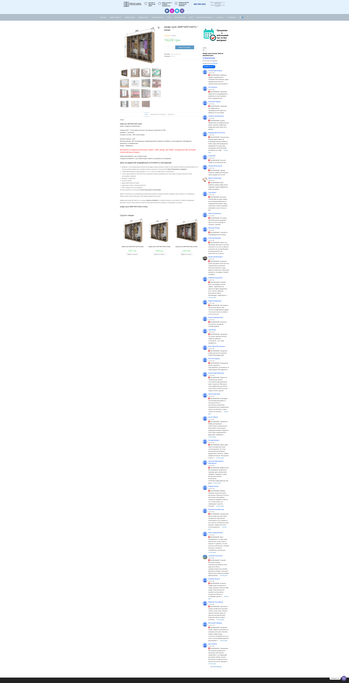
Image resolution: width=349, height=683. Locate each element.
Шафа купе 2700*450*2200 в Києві (159, 246)
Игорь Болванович (215, 257)
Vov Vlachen (212, 87)
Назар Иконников (215, 166)
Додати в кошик (184, 47)
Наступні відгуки (216, 667)
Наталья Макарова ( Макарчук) (216, 462)
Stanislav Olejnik (214, 102)
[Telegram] (177, 11)
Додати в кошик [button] (133, 254)
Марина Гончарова (215, 602)
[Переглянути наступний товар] (197, 26)
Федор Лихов (213, 486)
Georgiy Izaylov (213, 440)
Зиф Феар (212, 330)
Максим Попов (214, 228)
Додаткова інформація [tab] (158, 114)
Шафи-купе (177, 54)
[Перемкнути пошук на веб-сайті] (247, 17)
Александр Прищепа (216, 373)
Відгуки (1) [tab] (171, 114)
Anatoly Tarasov (214, 579)
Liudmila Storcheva (215, 556)
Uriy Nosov (212, 193)
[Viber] (182, 11)
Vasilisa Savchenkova (216, 116)
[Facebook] (167, 11)
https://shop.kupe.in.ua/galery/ (177, 169)
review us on (208, 67)
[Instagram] (172, 11)
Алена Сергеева (214, 394)
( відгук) (173, 35)
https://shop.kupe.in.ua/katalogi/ (150, 190)
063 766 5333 (200, 4)
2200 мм (173, 56)
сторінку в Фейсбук (152, 200)
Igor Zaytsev (212, 644)
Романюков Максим (216, 509)
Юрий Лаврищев (214, 301)
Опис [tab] (146, 114)
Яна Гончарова (214, 359)
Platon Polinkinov (214, 213)
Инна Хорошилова (215, 533)
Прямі (172, 54)
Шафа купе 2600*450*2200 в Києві (132, 246)
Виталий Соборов (215, 623)
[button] (158, 27)
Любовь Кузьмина (215, 278)
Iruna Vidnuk (213, 417)
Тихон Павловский (215, 317)
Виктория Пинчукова (216, 346)
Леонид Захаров (214, 238)
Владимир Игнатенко (216, 133)
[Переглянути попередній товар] (194, 26)
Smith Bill (211, 156)
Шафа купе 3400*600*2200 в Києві (186, 246)
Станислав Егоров (215, 71)
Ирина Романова (214, 178)
